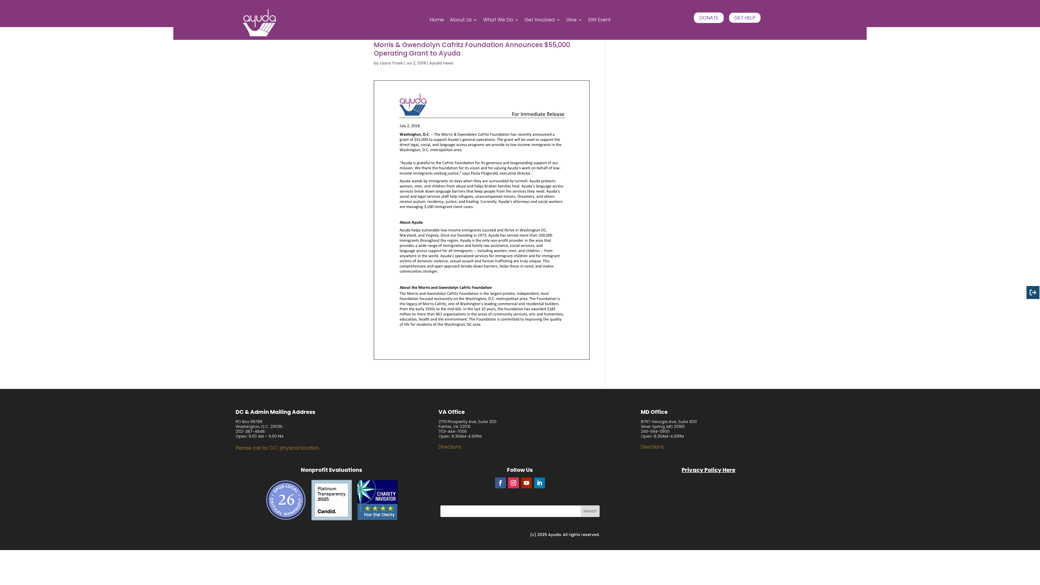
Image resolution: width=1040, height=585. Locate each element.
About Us (461, 20)
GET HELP (744, 17)
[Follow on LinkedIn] (539, 482)
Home (437, 20)
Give (571, 20)
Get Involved (540, 20)
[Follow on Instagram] (513, 482)
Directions (449, 446)
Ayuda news (441, 63)
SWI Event (599, 20)
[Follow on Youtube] (526, 482)
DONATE (708, 17)
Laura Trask (391, 63)
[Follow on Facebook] (500, 482)
